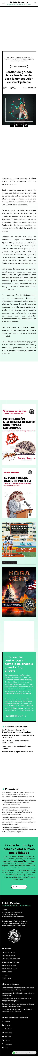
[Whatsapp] (2, 1044)
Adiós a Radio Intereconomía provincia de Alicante (18, 736)
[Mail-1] (2, 1048)
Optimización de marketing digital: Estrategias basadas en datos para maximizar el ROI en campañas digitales (19, 829)
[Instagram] (2, 1032)
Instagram (8, 1033)
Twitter (7, 1021)
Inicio (7, 57)
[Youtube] (2, 1036)
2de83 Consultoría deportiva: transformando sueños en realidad (16, 731)
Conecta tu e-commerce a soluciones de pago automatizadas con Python (18, 1005)
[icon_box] (14, 727)
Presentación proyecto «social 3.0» (17, 751)
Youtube (8, 1036)
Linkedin (8, 1025)
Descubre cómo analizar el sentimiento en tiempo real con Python (16, 1000)
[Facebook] (12, 125)
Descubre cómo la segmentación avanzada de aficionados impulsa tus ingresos (18, 989)
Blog (12, 57)
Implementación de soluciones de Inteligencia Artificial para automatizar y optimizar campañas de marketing (19, 802)
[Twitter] (17, 125)
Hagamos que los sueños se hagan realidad (16, 747)
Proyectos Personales (23, 57)
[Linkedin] (2, 1025)
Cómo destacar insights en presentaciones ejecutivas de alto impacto (17, 1010)
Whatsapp (8, 1044)
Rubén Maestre (13, 88)
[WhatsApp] (26, 125)
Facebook (8, 1029)
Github (7, 1040)
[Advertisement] (19, 27)
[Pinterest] (21, 125)
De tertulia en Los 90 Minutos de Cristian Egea (15, 742)
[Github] (2, 1040)
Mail (6, 1048)
